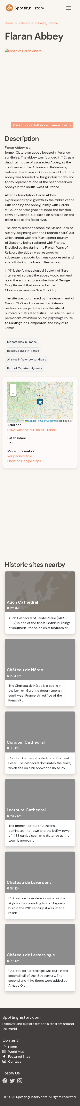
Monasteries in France (22, 342)
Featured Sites (19, 1056)
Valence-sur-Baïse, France (38, 23)
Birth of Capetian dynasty (24, 368)
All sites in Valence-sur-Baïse (26, 359)
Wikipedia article (19, 456)
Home (9, 23)
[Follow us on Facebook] (5, 1081)
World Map (16, 1051)
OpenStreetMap (49, 420)
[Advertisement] (40, 513)
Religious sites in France (23, 350)
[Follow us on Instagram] (20, 1081)
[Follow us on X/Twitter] (13, 1081)
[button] (40, 402)
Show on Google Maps (24, 461)
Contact (14, 1061)
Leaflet (32, 420)
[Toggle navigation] (68, 8)
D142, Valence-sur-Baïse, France (31, 430)
